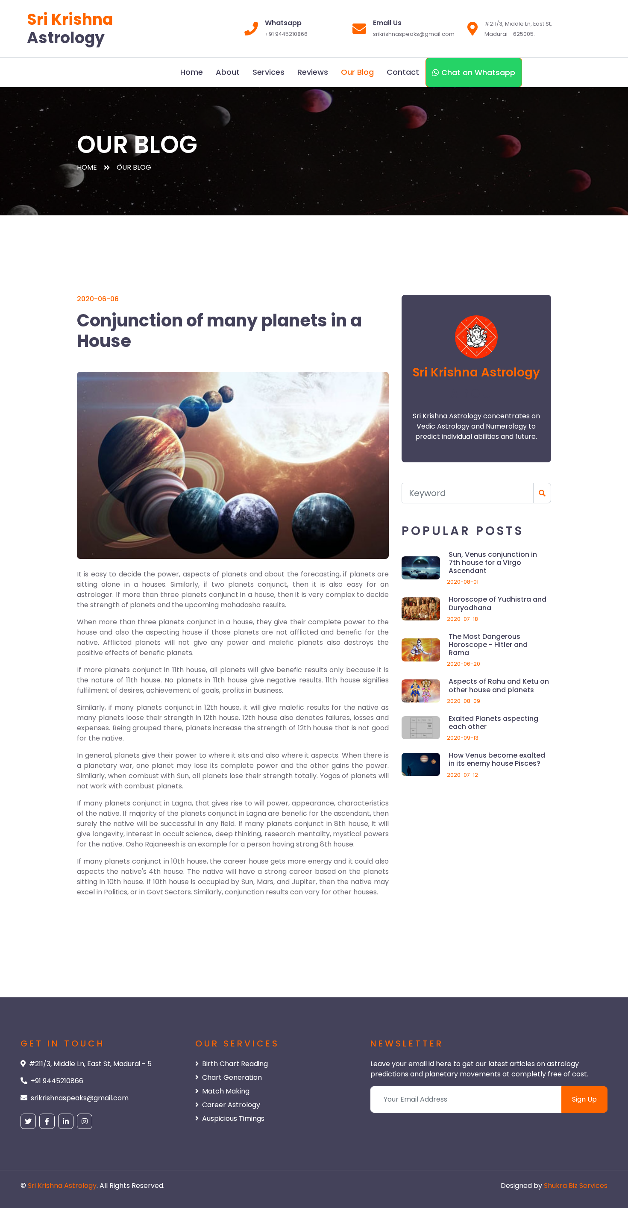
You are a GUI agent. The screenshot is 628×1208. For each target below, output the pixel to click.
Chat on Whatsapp (477, 72)
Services (268, 72)
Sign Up (584, 1099)
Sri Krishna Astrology (62, 1185)
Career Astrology (231, 1105)
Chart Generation (232, 1077)
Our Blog (357, 72)
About (228, 72)
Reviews (312, 72)
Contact (403, 72)
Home (191, 72)
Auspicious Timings (233, 1118)
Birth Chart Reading (235, 1064)
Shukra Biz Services (575, 1185)
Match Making (225, 1091)
